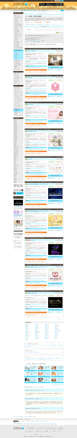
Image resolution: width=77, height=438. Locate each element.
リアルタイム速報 (27, 427)
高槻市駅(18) (15, 174)
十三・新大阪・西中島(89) (18, 50)
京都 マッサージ (34, 358)
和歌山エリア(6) (16, 83)
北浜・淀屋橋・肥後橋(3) (17, 24)
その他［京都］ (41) (18, 77)
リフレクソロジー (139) (18, 105)
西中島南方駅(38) (16, 165)
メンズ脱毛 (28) (17, 96)
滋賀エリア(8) (16, 81)
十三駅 (56, 334)
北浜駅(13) (15, 135)
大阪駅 (26, 324)
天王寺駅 (46, 325)
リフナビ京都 (31, 421)
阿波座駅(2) (15, 141)
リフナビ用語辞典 (61, 427)
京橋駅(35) (15, 159)
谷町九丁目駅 (56, 331)
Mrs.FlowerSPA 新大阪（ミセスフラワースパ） (37, 184)
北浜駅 (56, 327)
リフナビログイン (42, 431)
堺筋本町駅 (56, 325)
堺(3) (31, 352)
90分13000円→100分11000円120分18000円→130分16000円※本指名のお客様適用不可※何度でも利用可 (36, 314)
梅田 (34, 10)
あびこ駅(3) (15, 171)
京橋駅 (26, 334)
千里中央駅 (36, 337)
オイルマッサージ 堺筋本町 (54, 358)
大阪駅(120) (15, 119)
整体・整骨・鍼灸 (16, 109)
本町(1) (27, 352)
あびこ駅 (26, 337)
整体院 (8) (16, 111)
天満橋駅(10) (15, 148)
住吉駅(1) (15, 162)
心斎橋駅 (26, 325)
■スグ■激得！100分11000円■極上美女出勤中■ (35, 310)
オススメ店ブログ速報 (46, 427)
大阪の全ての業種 (16, 87)
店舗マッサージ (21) (18, 91)
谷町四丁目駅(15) (16, 149)
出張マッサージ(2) (17, 73)
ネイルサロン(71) (16, 102)
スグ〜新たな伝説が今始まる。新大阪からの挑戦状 (35, 256)
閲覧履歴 (43, 10)
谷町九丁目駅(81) (16, 152)
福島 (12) (16, 21)
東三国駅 (46, 335)
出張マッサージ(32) (17, 15)
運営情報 (47, 431)
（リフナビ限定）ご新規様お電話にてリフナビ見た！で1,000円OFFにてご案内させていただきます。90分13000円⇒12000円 (36, 125)
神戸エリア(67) (16, 78)
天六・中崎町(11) (16, 23)
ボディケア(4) (50, 345)
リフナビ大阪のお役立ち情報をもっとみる (58, 384)
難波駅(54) (15, 123)
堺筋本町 (22, 10)
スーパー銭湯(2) (58, 345)
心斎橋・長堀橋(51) (17, 31)
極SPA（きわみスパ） (32, 293)
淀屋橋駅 (46, 324)
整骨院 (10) (16, 112)
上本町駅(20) (15, 156)
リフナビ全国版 (16, 421)
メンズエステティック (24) (19, 95)
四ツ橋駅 (36, 328)
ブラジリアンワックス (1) (18, 101)
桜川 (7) (16, 40)
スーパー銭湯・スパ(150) (18, 115)
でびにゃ (30, 240)
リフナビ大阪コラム (38, 10)
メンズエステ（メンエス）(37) (30, 345)
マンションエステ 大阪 (46, 358)
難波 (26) (16, 37)
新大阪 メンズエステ (45, 359)
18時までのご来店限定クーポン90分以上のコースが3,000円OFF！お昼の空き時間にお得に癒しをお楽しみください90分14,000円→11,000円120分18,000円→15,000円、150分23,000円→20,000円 (36, 72)
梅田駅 (36, 324)
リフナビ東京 (41, 421)
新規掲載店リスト (33, 427)
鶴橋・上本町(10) (16, 44)
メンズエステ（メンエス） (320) (18, 93)
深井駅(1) (15, 181)
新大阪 (25, 10)
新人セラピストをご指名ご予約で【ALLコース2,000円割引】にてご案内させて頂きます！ (36, 234)
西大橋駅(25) (15, 139)
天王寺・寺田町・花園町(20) (18, 47)
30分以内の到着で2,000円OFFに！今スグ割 (34, 67)
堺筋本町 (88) (17, 28)
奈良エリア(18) (16, 80)
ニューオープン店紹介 (39, 427)
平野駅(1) (15, 169)
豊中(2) (38, 352)
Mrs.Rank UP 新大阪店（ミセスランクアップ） (37, 211)
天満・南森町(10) (16, 41)
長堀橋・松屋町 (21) (18, 34)
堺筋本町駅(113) (16, 129)
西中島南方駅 (27, 335)
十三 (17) (16, 51)
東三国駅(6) (15, 168)
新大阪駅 (26, 328)
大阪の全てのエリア (17, 14)
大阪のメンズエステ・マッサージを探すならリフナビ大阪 (39, 436)
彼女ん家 (29, 77)
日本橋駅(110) (16, 126)
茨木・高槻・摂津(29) (17, 63)
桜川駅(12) (15, 142)
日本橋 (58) (16, 38)
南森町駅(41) (15, 133)
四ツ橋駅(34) (15, 138)
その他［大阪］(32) (17, 69)
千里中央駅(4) (16, 172)
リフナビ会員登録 (36, 431)
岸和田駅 (46, 338)
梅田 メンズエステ (40, 358)
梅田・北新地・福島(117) (18, 17)
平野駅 (56, 335)
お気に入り (47, 10)
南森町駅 (46, 327)
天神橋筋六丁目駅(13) (17, 146)
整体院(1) (54, 345)
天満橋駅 (26, 331)
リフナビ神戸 (26, 421)
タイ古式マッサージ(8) (17, 108)
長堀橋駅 (36, 332)
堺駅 (25, 338)
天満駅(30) (15, 145)
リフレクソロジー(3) (45, 345)
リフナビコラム (55, 427)
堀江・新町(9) (16, 30)
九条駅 (36, 335)
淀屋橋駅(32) (15, 122)
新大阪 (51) (16, 54)
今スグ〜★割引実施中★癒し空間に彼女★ (34, 94)
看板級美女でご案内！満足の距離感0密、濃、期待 (35, 121)
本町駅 (26, 327)
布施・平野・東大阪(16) (17, 64)
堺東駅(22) (15, 178)
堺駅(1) (15, 176)
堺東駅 (36, 338)
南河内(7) (15, 67)
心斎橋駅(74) (15, 125)
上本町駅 (46, 332)
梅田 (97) (16, 18)
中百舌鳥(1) (34, 352)
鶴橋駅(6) (15, 158)
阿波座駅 (56, 328)
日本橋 (28, 10)
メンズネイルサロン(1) (38, 345)
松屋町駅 (26, 332)
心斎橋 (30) (16, 33)
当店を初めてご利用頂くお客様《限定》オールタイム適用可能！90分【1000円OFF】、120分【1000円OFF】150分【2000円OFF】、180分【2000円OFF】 (36, 99)
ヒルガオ (29, 159)
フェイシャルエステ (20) (18, 98)
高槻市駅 (46, 337)
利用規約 (54, 431)
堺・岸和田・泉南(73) (17, 60)
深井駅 (56, 338)
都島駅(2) (15, 161)
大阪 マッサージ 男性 (29, 358)
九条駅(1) (15, 166)
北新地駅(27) (15, 132)
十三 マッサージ (51, 359)
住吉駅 (46, 334)
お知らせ (26, 431)
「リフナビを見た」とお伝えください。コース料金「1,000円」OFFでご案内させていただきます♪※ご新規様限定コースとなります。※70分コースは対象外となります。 (36, 287)
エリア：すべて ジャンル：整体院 (31, 41)
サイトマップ (50, 431)
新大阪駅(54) (15, 136)
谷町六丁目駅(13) (16, 151)
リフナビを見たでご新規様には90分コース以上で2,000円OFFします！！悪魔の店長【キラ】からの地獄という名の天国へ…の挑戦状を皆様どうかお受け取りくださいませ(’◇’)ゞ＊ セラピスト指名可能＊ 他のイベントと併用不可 (36, 261)
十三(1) (29, 352)
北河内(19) (15, 66)
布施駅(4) (15, 182)
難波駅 (56, 324)
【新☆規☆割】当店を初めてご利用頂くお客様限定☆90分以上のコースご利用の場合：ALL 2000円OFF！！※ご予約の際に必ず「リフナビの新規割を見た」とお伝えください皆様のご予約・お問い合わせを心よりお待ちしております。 (36, 153)
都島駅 (36, 334)
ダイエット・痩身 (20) (18, 99)
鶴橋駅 (56, 332)
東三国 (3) (16, 56)
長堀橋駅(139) (16, 155)
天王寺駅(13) (15, 128)
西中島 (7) (16, 53)
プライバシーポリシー (59, 431)
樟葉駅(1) (15, 175)
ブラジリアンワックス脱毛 (37, 359)
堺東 (31, 10)
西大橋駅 (46, 328)
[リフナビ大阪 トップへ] (20, 4)
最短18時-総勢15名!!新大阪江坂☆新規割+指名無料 (35, 174)
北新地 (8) (16, 20)
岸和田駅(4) (15, 179)
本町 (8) (16, 27)
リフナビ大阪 (22, 421)
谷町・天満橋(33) (16, 43)
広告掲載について (31, 431)
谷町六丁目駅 (47, 331)
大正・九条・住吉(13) (17, 48)
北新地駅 (36, 327)
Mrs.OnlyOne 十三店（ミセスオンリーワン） (37, 267)
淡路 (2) (16, 57)
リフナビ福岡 (46, 421)
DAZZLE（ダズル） (31, 131)
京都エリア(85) (16, 74)
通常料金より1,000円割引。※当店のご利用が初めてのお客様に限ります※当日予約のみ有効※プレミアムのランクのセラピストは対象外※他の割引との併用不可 (36, 178)
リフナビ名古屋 (36, 421)
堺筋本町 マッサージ (30, 359)
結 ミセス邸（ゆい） (31, 50)
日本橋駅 (36, 325)
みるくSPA (29, 104)
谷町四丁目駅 (37, 331)
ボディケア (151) (17, 106)
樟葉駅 (56, 337)
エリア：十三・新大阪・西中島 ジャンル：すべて (33, 40)
